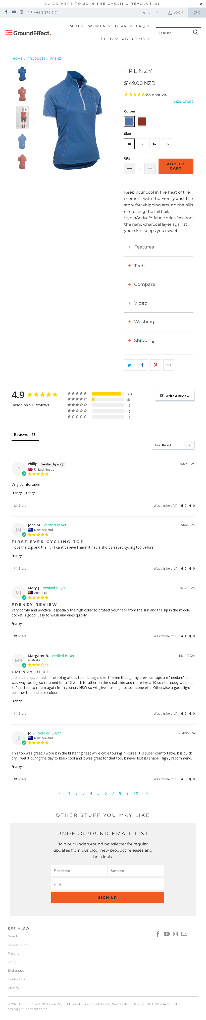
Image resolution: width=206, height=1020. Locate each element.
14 (154, 144)
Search (13, 936)
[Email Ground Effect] (29, 12)
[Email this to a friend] (168, 365)
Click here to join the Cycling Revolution (103, 4)
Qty (127, 158)
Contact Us (16, 979)
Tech (139, 266)
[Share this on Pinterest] (155, 365)
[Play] (75, 121)
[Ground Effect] (28, 33)
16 (167, 144)
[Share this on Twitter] (129, 365)
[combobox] (178, 32)
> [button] (147, 793)
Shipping (144, 340)
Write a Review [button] (177, 396)
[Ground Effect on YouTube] (14, 12)
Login (179, 12)
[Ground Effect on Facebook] (6, 12)
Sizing (12, 962)
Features (144, 247)
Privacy (13, 988)
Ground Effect (29, 1004)
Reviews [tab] (21, 434)
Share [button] (22, 505)
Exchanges (16, 970)
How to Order (18, 945)
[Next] (115, 121)
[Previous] (34, 121)
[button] (77, 26)
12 (141, 144)
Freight (13, 953)
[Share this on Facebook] (142, 365)
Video (140, 303)
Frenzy (17, 492)
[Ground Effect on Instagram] (22, 12)
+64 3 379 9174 (46, 12)
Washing (144, 321)
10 (129, 144)
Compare (144, 284)
